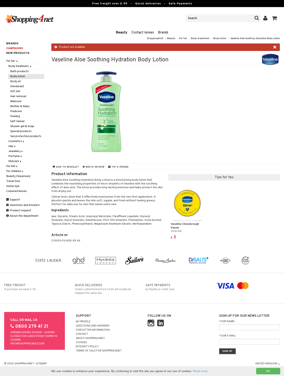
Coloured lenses (16, 191)
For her (183, 38)
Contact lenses (142, 33)
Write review (95, 167)
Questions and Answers (24, 205)
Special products (21, 131)
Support (14, 200)
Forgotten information (93, 330)
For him (11, 166)
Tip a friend (120, 167)
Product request (20, 210)
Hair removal (18, 96)
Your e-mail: (227, 336)
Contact (82, 334)
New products (17, 53)
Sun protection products (25, 136)
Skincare (14, 161)
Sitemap (41, 363)
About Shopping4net (90, 338)
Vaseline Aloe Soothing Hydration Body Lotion (255, 38)
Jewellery (14, 151)
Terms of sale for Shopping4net (99, 350)
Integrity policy (87, 346)
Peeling (15, 116)
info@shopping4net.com (27, 343)
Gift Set (15, 91)
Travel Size (13, 181)
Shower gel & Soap (22, 126)
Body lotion (219, 38)
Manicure (16, 101)
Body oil (15, 81)
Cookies (81, 342)
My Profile (83, 321)
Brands (163, 33)
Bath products (19, 71)
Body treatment (200, 38)
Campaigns (14, 48)
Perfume (14, 156)
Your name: (227, 321)
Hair (11, 146)
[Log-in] (265, 18)
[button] (274, 18)
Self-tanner (17, 121)
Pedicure (16, 111)
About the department (23, 216)
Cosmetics (15, 141)
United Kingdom (266, 363)
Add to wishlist (67, 167)
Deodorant (17, 86)
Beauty (121, 33)
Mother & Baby (20, 106)
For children (14, 171)
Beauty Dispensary (18, 176)
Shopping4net (155, 38)
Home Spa (12, 186)
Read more (200, 371)
